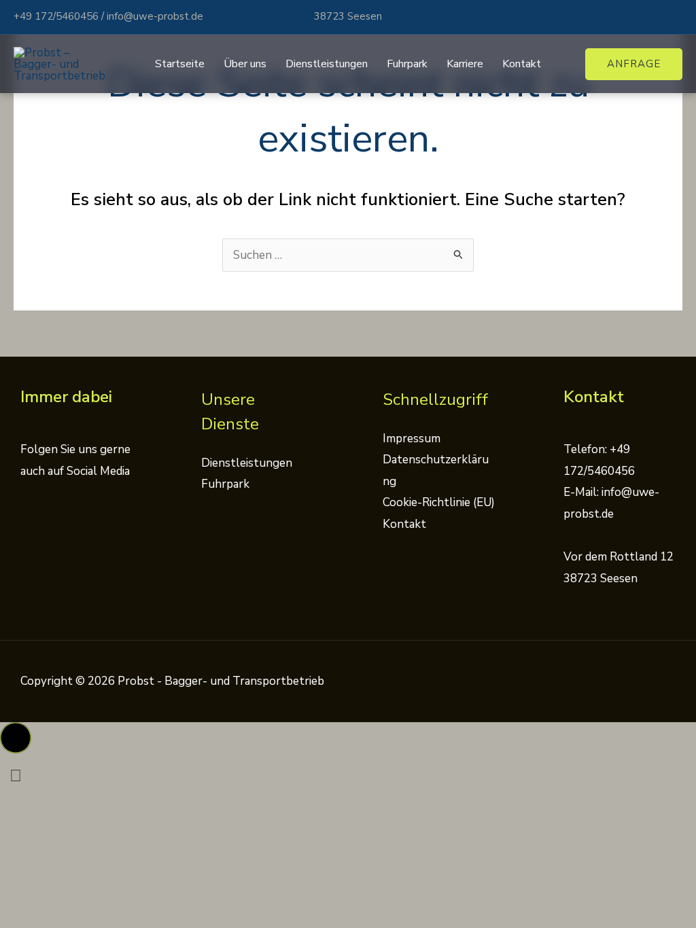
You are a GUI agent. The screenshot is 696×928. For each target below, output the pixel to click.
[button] (633, 64)
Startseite (180, 63)
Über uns (245, 63)
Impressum (411, 438)
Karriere (465, 63)
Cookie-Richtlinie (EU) (439, 502)
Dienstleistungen (326, 63)
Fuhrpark (407, 63)
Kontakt (521, 63)
